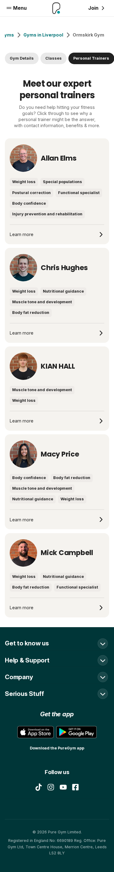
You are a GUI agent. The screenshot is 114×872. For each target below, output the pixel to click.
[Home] (56, 8)
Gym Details (22, 58)
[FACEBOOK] (75, 787)
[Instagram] (50, 787)
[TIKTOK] (38, 787)
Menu (20, 8)
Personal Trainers (91, 58)
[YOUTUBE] (63, 787)
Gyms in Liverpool (43, 34)
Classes (53, 58)
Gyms (7, 34)
